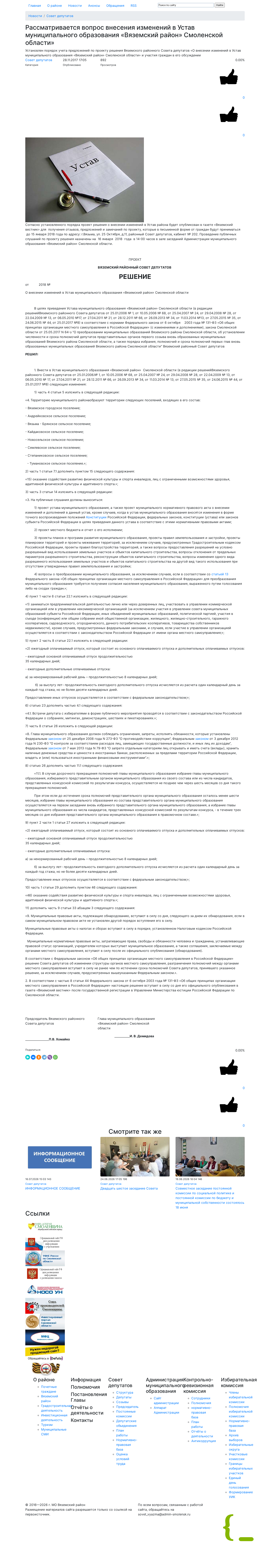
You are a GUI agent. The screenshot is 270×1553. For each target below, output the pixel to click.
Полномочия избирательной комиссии (241, 1411)
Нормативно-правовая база (126, 1444)
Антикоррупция (203, 1441)
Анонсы (94, 6)
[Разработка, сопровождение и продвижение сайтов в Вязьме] (45, 1353)
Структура (124, 1392)
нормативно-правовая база (201, 1412)
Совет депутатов (59, 16)
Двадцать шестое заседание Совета (129, 1188)
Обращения (115, 6)
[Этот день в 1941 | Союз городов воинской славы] (45, 1369)
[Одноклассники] (38, 1057)
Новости (75, 6)
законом (54, 739)
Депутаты (123, 1397)
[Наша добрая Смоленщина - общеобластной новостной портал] (45, 1226)
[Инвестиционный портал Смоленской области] (45, 1321)
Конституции (96, 517)
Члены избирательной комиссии (241, 1397)
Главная (34, 6)
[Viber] (49, 1057)
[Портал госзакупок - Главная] (45, 1274)
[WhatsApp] (55, 1057)
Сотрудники (200, 1398)
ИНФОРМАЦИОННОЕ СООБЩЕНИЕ (52, 1188)
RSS (134, 6)
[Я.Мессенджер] (27, 1057)
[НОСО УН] (45, 1290)
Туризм (47, 1425)
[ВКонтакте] (33, 1057)
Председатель (127, 1407)
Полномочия (201, 1403)
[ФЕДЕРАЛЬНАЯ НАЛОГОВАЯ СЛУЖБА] (45, 1258)
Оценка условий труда (122, 1459)
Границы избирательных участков (241, 1468)
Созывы (122, 1402)
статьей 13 (219, 574)
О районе (54, 6)
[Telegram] (44, 1057)
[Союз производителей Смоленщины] (45, 1306)
